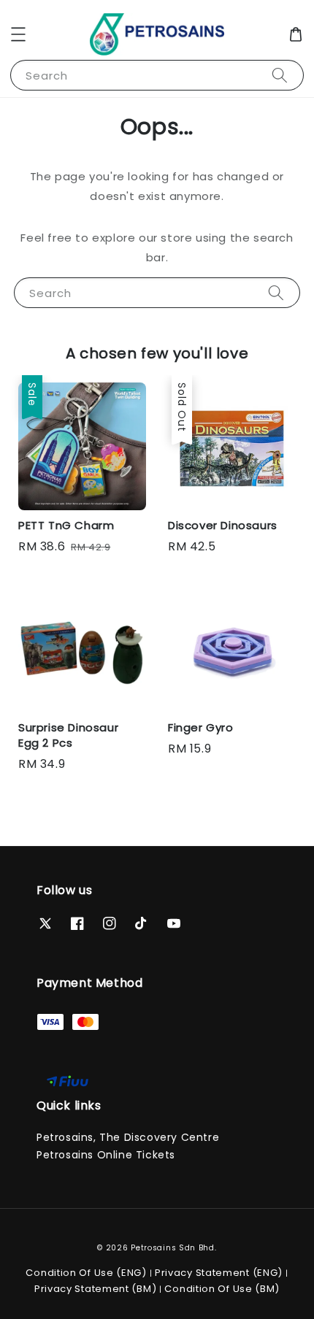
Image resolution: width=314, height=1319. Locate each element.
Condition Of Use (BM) (222, 1289)
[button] (18, 34)
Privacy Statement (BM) (95, 1289)
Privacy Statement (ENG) (219, 1273)
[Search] (279, 75)
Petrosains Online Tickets (106, 1154)
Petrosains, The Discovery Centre (128, 1137)
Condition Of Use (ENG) (86, 1273)
